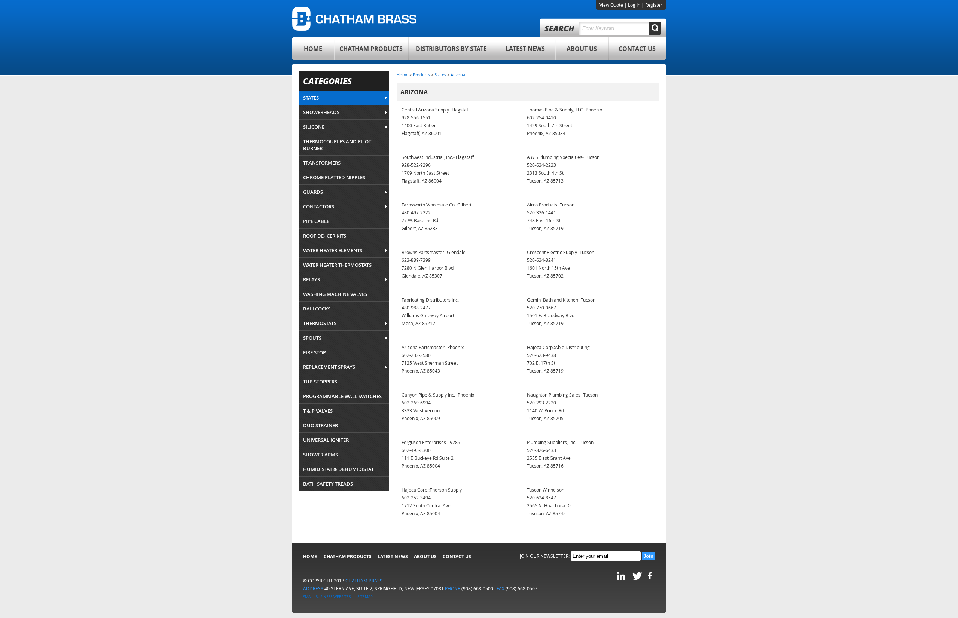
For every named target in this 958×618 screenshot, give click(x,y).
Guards (313, 192)
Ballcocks (316, 308)
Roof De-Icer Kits (324, 235)
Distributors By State (451, 49)
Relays (311, 279)
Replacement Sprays (329, 367)
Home (313, 49)
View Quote (611, 5)
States (311, 97)
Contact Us (637, 49)
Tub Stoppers (320, 381)
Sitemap (365, 596)
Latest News (525, 49)
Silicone (313, 126)
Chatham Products (371, 49)
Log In (634, 5)
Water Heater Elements (332, 250)
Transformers (322, 162)
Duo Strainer (320, 425)
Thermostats (319, 323)
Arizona (458, 74)
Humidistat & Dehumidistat (338, 469)
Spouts (312, 337)
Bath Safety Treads (328, 483)
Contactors (318, 206)
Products (421, 74)
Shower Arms (320, 454)
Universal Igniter (326, 440)
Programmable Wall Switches (342, 396)
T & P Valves (318, 410)
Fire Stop (314, 352)
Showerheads (321, 112)
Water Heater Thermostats (337, 264)
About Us (582, 49)
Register (653, 5)
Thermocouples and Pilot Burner (337, 145)
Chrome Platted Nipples (334, 177)
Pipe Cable (316, 221)
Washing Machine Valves (335, 294)
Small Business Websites (327, 596)
